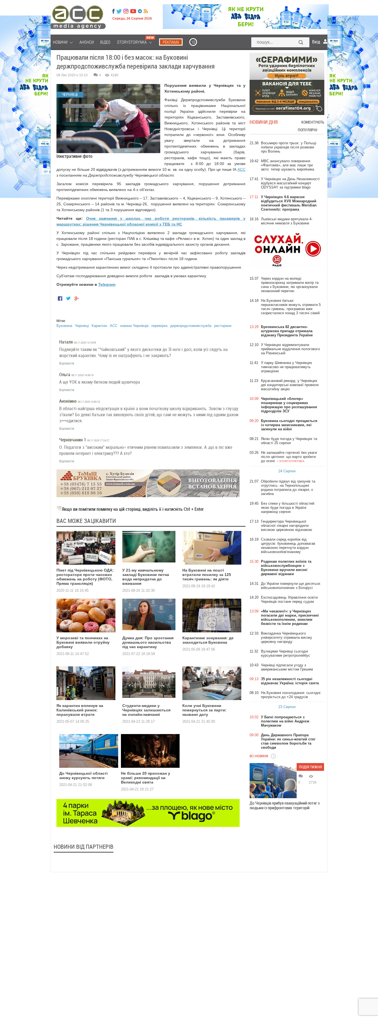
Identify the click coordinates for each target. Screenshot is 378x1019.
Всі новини (259, 755)
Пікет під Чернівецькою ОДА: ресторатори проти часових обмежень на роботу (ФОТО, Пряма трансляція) (85, 577)
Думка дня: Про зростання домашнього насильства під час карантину (148, 642)
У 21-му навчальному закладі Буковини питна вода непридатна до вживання (145, 577)
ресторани (222, 326)
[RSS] (146, 11)
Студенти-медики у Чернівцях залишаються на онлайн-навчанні (146, 710)
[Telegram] (140, 11)
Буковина (64, 326)
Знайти (301, 43)
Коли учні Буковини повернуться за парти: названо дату (204, 710)
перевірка (159, 326)
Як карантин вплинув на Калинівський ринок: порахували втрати (79, 710)
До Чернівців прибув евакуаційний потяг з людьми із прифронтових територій (285, 805)
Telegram (106, 284)
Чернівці (82, 326)
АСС (241, 169)
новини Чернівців (134, 326)
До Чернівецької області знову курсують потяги (83, 775)
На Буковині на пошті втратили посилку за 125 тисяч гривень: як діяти (206, 574)
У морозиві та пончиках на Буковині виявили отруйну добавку (83, 642)
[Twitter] (119, 11)
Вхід (316, 42)
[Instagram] (126, 11)
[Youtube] (133, 11)
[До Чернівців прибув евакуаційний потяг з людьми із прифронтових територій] (273, 780)
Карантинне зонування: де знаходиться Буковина (208, 640)
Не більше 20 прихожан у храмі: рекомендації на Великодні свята (145, 777)
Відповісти (66, 363)
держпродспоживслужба (190, 326)
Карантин (99, 326)
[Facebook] (113, 11)
